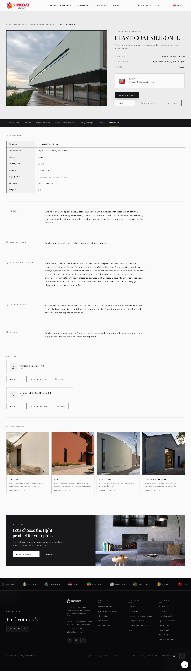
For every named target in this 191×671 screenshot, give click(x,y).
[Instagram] (76, 640)
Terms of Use (153, 656)
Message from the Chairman (140, 616)
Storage (101, 123)
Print (174, 103)
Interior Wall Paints (105, 607)
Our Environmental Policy (139, 625)
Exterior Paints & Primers (42, 24)
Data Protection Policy (120, 656)
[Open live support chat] (184, 664)
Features (27, 123)
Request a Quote (127, 95)
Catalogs (163, 611)
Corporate (100, 5)
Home (53, 5)
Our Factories (165, 625)
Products (64, 5)
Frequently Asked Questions (96, 656)
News (130, 630)
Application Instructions (65, 123)
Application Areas (43, 123)
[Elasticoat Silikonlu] (56, 68)
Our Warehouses (166, 635)
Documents (114, 123)
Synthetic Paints (104, 625)
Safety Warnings (86, 123)
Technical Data (12, 123)
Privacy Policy (139, 656)
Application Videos (167, 621)
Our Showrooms (166, 639)
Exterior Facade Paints (107, 611)
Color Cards (164, 607)
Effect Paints (103, 616)
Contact (115, 5)
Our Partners (133, 611)
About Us (132, 607)
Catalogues (50, 554)
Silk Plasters (103, 621)
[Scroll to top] (182, 656)
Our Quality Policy (135, 621)
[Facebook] (69, 640)
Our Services (82, 5)
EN (178, 5)
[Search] (166, 5)
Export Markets (165, 630)
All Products (20, 24)
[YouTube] (83, 640)
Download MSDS (40, 406)
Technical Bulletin (166, 616)
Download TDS (151, 103)
